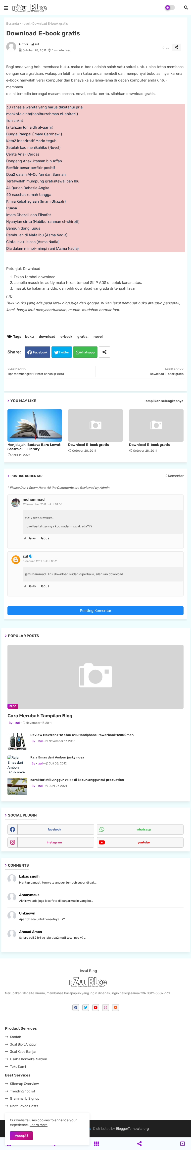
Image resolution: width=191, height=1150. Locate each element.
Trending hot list (22, 1091)
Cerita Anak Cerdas (23, 154)
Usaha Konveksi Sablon (28, 1059)
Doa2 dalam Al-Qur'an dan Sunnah (36, 174)
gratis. (83, 336)
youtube (144, 842)
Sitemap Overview (24, 1084)
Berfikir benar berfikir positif (30, 167)
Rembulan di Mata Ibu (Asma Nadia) (36, 235)
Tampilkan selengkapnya (164, 401)
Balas (32, 538)
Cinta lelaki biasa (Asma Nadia (32, 242)
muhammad (34, 499)
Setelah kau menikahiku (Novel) (33, 147)
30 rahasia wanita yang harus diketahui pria (44, 107)
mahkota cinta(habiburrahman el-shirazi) (42, 114)
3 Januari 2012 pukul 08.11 (40, 561)
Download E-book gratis (88, 445)
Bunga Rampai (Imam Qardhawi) (34, 134)
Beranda (12, 23)
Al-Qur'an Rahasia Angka (27, 188)
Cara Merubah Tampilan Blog (39, 716)
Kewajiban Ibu (67, 181)
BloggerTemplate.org (132, 1129)
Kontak (15, 1037)
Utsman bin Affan (47, 161)
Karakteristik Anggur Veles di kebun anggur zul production (77, 780)
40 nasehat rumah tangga (28, 194)
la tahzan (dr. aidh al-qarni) (29, 127)
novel (26, 23)
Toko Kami (18, 1067)
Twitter (64, 352)
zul (25, 556)
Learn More (39, 1125)
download (47, 336)
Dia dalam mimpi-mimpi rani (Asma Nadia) (42, 248)
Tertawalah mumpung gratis (30, 181)
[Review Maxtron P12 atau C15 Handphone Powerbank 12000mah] (17, 741)
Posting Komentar (95, 610)
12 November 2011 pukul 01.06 (42, 504)
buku (29, 336)
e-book (66, 336)
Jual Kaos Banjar (23, 1052)
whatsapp (144, 829)
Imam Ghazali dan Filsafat (28, 215)
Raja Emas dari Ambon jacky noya (57, 757)
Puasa (11, 208)
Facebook (40, 352)
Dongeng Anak (19, 161)
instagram (54, 842)
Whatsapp (87, 352)
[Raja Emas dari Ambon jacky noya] (17, 764)
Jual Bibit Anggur (23, 1044)
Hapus (44, 538)
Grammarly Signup (24, 1098)
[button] (186, 7)
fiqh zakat (14, 120)
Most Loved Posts (24, 1106)
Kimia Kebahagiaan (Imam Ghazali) (36, 201)
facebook (54, 829)
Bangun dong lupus (23, 228)
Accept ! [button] (21, 1136)
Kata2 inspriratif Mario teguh (31, 141)
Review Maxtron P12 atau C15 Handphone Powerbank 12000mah (82, 735)
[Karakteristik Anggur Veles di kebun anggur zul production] (17, 786)
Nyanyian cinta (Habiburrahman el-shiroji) (42, 221)
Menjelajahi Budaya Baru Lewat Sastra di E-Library (33, 447)
